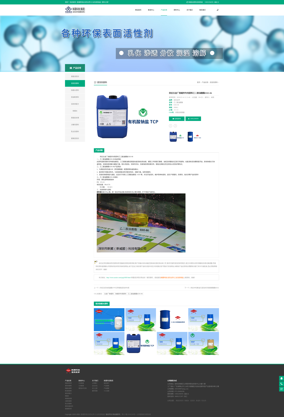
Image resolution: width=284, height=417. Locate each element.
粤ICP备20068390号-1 (129, 414)
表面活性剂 (104, 169)
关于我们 (190, 10)
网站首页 (138, 10)
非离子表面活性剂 (107, 172)
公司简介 (94, 383)
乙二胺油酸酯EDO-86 (135, 294)
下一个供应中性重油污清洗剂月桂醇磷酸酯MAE (201, 288)
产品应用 (164, 10)
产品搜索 (106, 388)
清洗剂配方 (68, 393)
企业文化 (94, 386)
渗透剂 (198, 400)
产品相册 (106, 386)
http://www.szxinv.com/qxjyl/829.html (118, 277)
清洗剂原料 (214, 82)
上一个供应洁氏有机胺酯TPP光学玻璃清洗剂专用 (111, 288)
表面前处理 (68, 398)
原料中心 (177, 10)
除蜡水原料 (68, 388)
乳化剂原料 (68, 403)
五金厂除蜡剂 (109, 294)
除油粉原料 (68, 391)
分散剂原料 (68, 401)
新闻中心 (151, 10)
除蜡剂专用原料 (120, 294)
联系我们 (202, 10)
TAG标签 (106, 391)
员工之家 (94, 388)
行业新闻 (81, 383)
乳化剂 (203, 400)
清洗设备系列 (69, 406)
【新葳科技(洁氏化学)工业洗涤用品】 (93, 414)
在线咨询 (178, 118)
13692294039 (194, 118)
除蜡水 (135, 169)
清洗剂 (192, 400)
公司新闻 (81, 386)
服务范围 (94, 391)
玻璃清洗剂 (68, 409)
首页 (198, 82)
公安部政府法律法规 (144, 414)
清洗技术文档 (83, 388)
